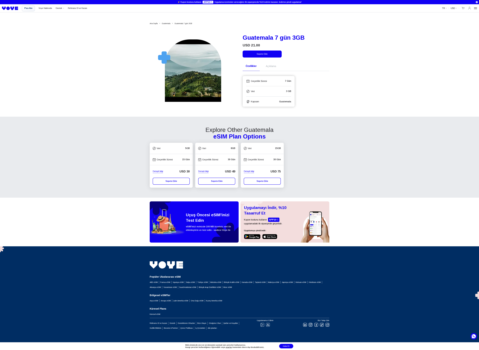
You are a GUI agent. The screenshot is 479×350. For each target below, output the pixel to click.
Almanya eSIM (155, 287)
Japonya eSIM (287, 282)
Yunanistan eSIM (170, 287)
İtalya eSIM (190, 282)
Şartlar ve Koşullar (230, 323)
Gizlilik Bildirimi (155, 328)
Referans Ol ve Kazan (77, 8)
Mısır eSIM (227, 287)
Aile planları (212, 328)
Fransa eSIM (165, 282)
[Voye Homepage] (10, 8)
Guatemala (166, 23)
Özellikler (251, 66)
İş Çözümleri (200, 328)
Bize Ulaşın (201, 323)
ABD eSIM (154, 282)
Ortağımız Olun (215, 323)
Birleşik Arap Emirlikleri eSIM (210, 287)
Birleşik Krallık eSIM (231, 282)
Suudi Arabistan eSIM (187, 287)
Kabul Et (286, 346)
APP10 (207, 2)
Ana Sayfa (154, 23)
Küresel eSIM (155, 314)
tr (443, 8)
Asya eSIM (154, 301)
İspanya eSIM (178, 282)
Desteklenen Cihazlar (186, 323)
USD (453, 8)
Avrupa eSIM (166, 301)
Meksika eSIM (215, 282)
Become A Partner (171, 328)
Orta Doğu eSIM (197, 301)
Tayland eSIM (260, 282)
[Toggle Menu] (475, 8)
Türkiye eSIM (202, 282)
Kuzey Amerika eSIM (214, 301)
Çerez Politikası (186, 328)
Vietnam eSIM (300, 282)
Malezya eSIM (273, 282)
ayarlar (229, 347)
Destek (59, 8)
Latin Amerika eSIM (180, 301)
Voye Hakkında (45, 8)
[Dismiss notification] (477, 2)
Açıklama (271, 66)
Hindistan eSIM (315, 282)
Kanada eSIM (247, 282)
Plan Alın (28, 8)
